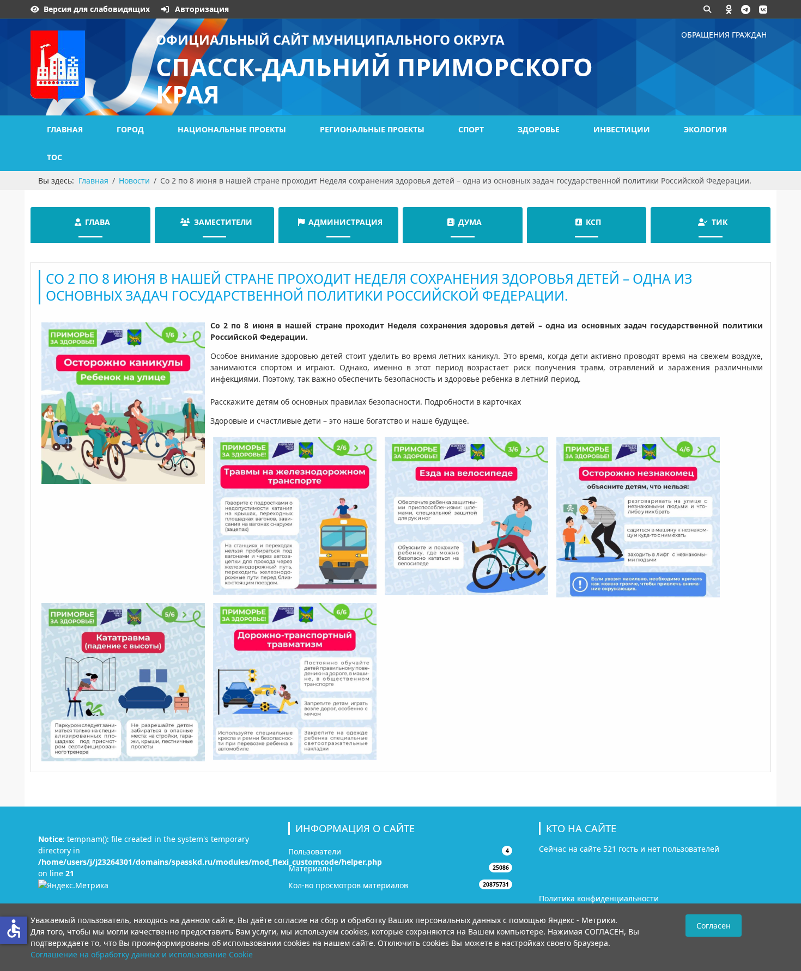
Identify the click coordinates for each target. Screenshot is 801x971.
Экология (705, 129)
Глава (97, 222)
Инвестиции (621, 129)
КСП (593, 222)
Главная (65, 129)
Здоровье (539, 129)
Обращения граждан (724, 34)
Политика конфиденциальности (599, 898)
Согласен (713, 925)
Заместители (223, 222)
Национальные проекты (232, 129)
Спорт (471, 129)
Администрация (345, 222)
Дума (470, 222)
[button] (729, 9)
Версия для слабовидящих (97, 9)
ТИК (719, 222)
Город (130, 129)
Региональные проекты (372, 129)
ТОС (54, 157)
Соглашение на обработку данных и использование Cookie (142, 954)
